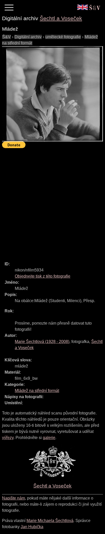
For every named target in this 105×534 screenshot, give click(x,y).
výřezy (8, 437)
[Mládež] (52, 94)
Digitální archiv (28, 37)
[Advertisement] (52, 202)
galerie (49, 437)
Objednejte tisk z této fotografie (42, 276)
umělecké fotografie (63, 37)
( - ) (42, 341)
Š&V (6, 37)
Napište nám (13, 498)
